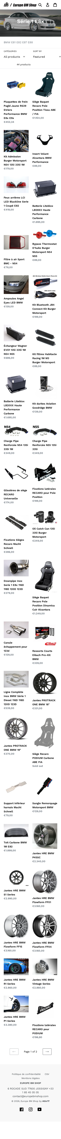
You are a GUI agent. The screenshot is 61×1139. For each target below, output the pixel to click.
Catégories (10, 51)
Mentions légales (31, 1078)
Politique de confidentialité (26, 1074)
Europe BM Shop (29, 1101)
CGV (47, 1074)
